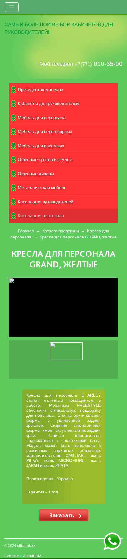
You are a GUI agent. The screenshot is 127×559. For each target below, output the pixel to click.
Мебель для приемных (41, 145)
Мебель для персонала (42, 117)
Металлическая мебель (42, 187)
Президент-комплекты (40, 89)
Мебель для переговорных (45, 131)
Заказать (62, 515)
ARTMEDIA (32, 556)
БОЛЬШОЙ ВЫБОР (47, 24)
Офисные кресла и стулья (45, 159)
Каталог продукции (60, 230)
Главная (26, 230)
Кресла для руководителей (45, 201)
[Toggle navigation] (12, 7)
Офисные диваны (36, 173)
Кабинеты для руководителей (48, 103)
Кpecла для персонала (41, 215)
